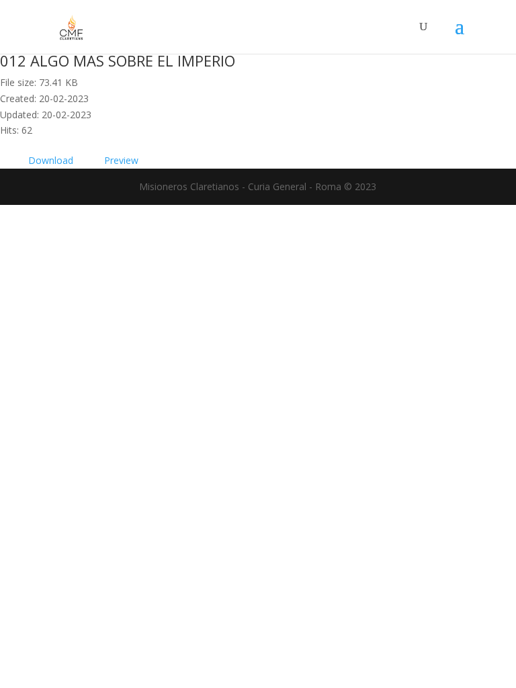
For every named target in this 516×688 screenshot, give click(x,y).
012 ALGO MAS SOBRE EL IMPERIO (117, 60)
